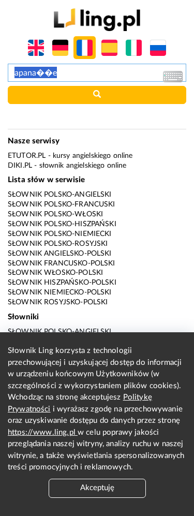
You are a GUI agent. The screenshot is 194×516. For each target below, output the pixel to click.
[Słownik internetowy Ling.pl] (97, 19)
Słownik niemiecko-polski (60, 292)
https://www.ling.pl (43, 432)
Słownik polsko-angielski (60, 194)
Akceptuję (97, 488)
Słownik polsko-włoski (55, 214)
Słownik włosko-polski (55, 272)
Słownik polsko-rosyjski (58, 243)
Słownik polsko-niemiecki (60, 234)
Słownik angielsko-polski (60, 253)
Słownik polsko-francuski (61, 204)
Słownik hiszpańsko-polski (62, 282)
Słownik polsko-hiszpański (62, 224)
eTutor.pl (27, 155)
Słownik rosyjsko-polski (58, 302)
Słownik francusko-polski (61, 263)
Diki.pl (20, 165)
